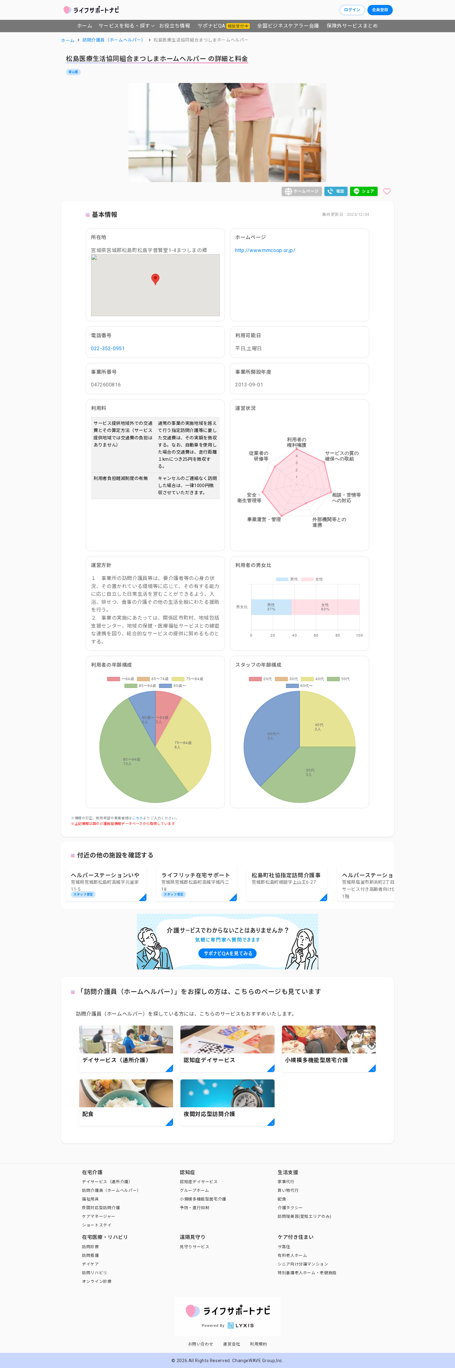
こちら (137, 818)
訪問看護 (90, 1255)
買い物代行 (288, 1190)
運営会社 (231, 1344)
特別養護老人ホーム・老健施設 (307, 1272)
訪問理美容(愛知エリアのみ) (305, 1216)
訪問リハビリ (94, 1272)
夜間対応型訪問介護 (101, 1207)
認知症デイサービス (199, 1181)
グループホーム (194, 1190)
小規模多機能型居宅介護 (203, 1199)
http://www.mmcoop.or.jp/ (265, 250)
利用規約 (258, 1344)
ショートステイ (96, 1225)
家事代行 (286, 1181)
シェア (368, 191)
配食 (282, 1199)
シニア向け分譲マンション (303, 1264)
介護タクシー (290, 1207)
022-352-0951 (108, 348)
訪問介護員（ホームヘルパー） (111, 1190)
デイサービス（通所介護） (107, 1181)
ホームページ (306, 191)
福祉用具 (90, 1199)
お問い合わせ (201, 1344)
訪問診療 (90, 1246)
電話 (340, 191)
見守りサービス (194, 1246)
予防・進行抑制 (194, 1207)
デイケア (90, 1264)
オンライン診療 (96, 1281)
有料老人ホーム (292, 1255)
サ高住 (284, 1246)
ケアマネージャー (98, 1216)
